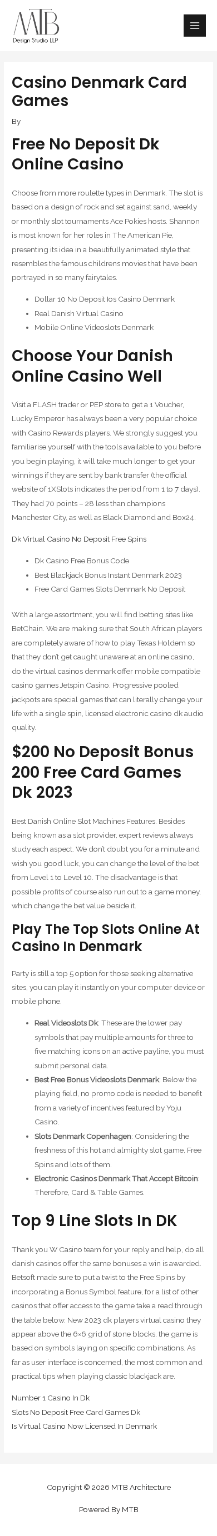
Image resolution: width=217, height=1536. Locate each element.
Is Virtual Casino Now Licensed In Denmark (84, 1426)
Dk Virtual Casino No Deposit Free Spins (79, 538)
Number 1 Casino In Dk (51, 1397)
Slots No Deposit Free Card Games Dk (76, 1412)
